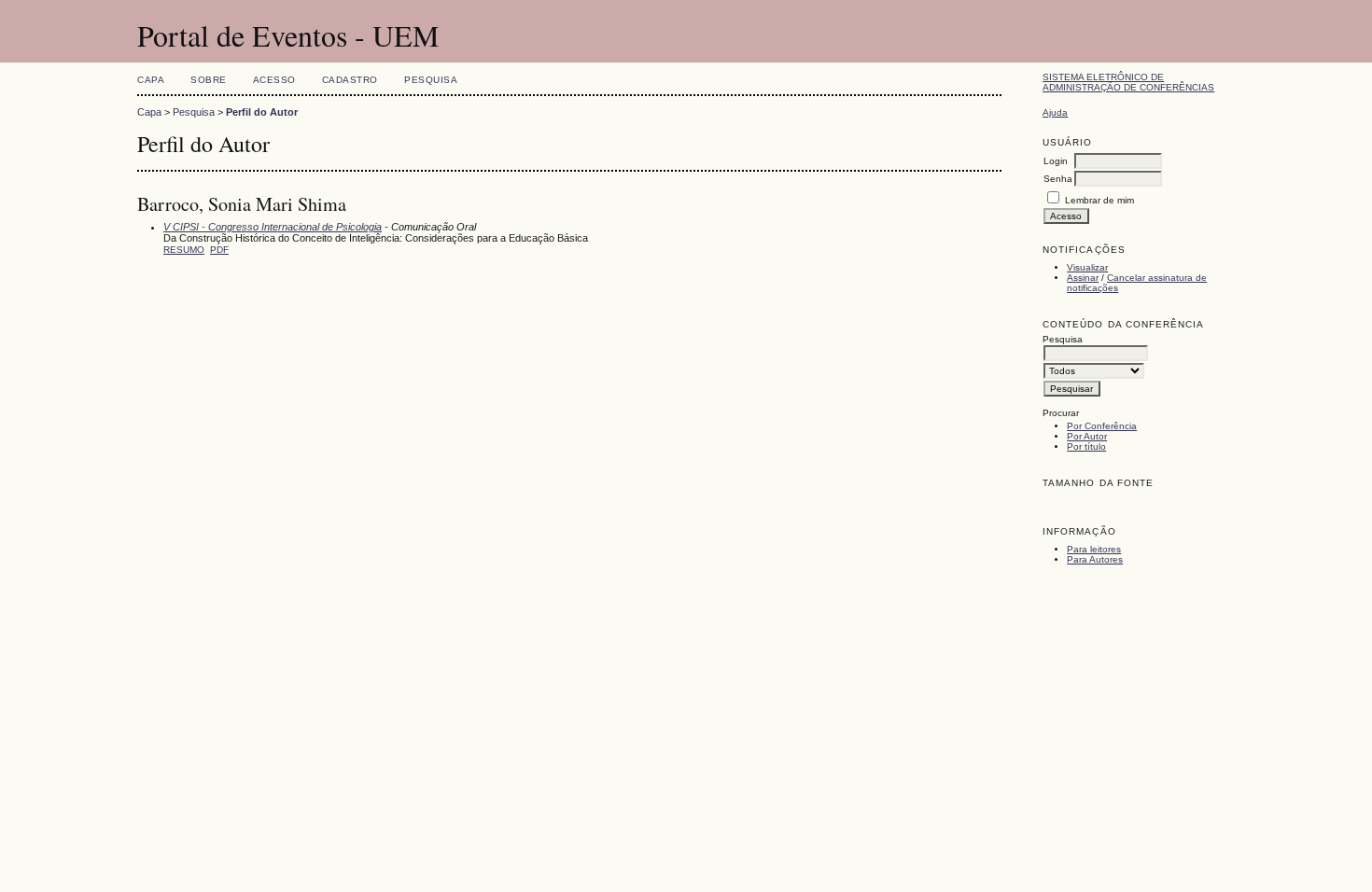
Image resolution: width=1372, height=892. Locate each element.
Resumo (183, 249)
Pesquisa (430, 80)
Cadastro (350, 80)
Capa (150, 80)
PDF (219, 249)
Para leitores (1094, 549)
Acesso (274, 80)
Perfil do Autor (262, 112)
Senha (1057, 179)
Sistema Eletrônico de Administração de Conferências (1128, 82)
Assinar (1083, 277)
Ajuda (1055, 112)
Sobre (208, 80)
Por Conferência (1102, 426)
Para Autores (1095, 559)
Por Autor (1087, 436)
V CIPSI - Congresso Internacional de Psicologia (272, 226)
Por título (1086, 446)
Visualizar (1087, 267)
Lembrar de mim (1099, 200)
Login (1055, 161)
